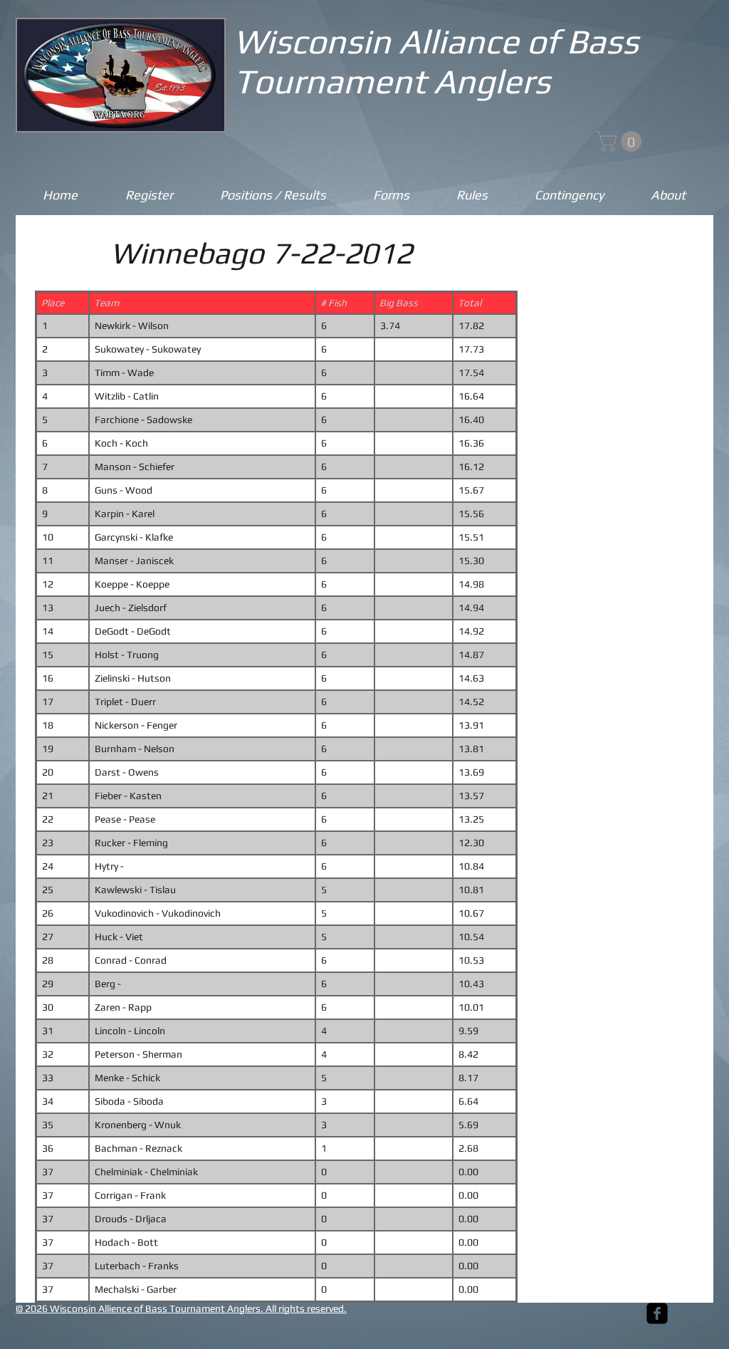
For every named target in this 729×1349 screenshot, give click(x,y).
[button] (621, 141)
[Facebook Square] (657, 1313)
